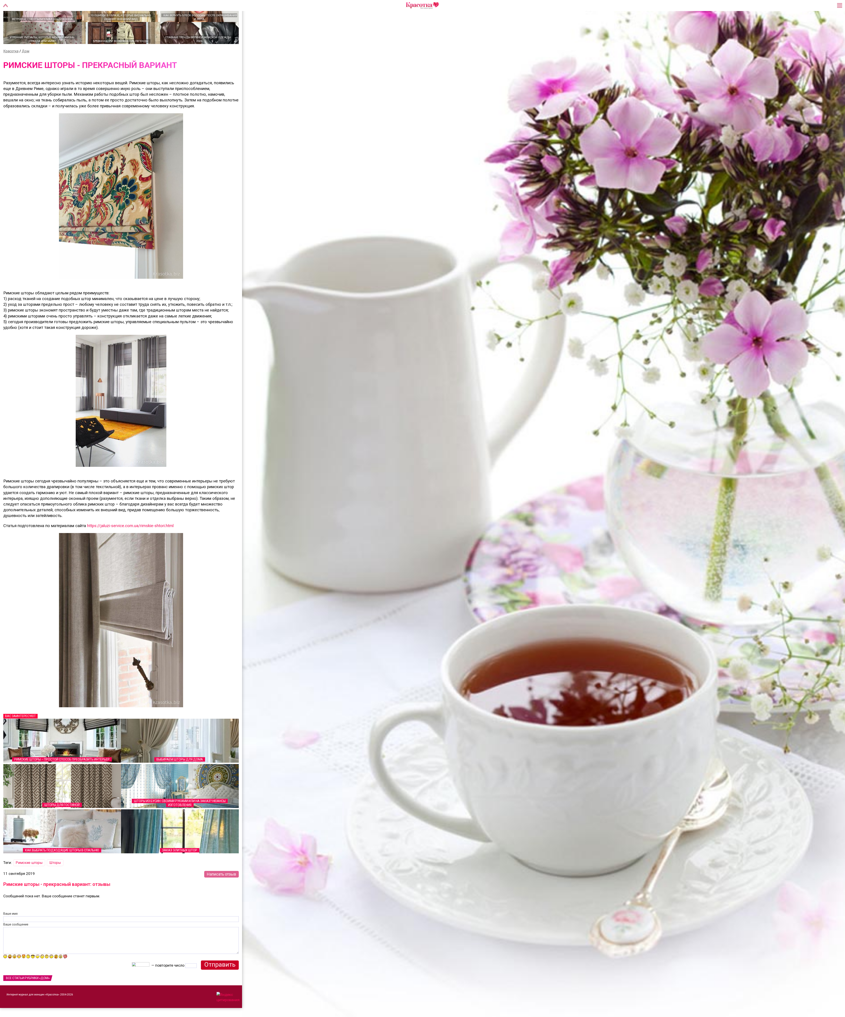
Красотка (10, 66)
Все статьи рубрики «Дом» (28, 993)
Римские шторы (29, 878)
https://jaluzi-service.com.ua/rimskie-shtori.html (130, 541)
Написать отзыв (221, 889)
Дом (25, 66)
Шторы (55, 878)
